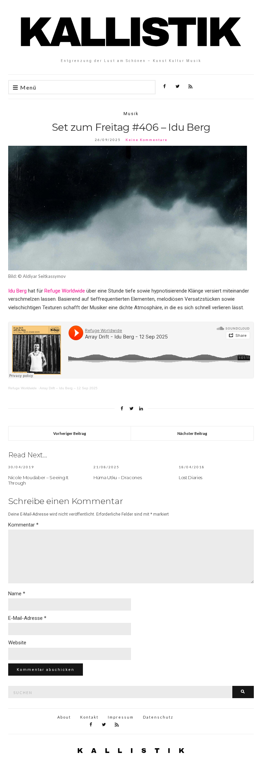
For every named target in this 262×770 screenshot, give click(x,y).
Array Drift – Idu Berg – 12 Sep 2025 (69, 388)
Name (16, 594)
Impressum (121, 717)
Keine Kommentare (147, 140)
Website (17, 643)
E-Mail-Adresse (27, 618)
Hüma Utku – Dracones (117, 477)
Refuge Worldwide (64, 291)
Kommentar (23, 525)
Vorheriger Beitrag (69, 433)
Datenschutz (158, 717)
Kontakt (89, 717)
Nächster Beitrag (192, 433)
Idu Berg (17, 291)
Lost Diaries (190, 477)
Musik (131, 113)
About (64, 717)
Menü (27, 87)
